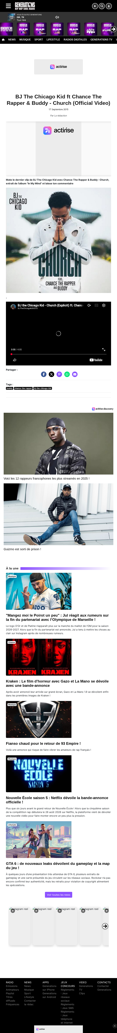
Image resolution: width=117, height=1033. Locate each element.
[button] (19, 926)
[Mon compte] (109, 6)
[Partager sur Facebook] (42, 375)
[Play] (3, 26)
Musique (25, 39)
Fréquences (12, 1004)
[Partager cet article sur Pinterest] (58, 375)
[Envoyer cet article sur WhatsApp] (66, 375)
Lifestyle (53, 39)
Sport (38, 39)
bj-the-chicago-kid (42, 388)
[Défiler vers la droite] (105, 926)
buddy (9, 388)
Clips (82, 993)
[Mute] (57, 17)
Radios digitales (75, 39)
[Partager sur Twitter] (50, 375)
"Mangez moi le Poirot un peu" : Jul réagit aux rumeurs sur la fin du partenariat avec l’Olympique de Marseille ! (57, 617)
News (12, 39)
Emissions (11, 986)
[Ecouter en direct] (95, 6)
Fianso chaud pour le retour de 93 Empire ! (43, 743)
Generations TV (101, 39)
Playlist (10, 993)
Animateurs (12, 989)
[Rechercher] (102, 6)
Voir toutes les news (58, 894)
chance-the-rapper (23, 388)
